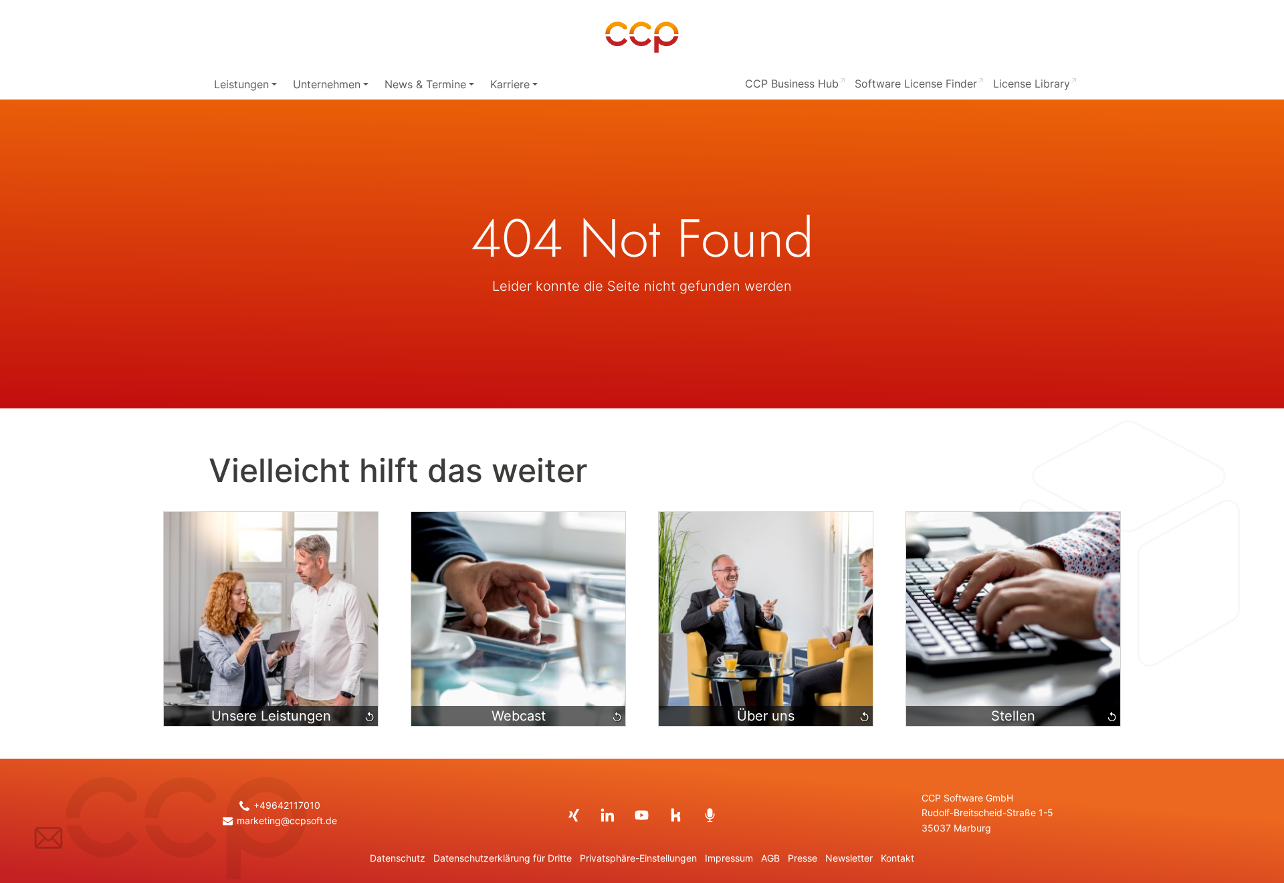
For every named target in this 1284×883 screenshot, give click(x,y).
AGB (770, 858)
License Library (1031, 83)
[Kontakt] (48, 837)
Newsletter (849, 858)
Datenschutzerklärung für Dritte (502, 858)
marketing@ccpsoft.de (286, 820)
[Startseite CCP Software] (642, 37)
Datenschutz (397, 858)
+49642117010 (286, 805)
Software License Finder (916, 83)
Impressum (729, 858)
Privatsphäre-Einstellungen (638, 858)
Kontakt (897, 858)
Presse (802, 858)
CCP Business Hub (792, 83)
